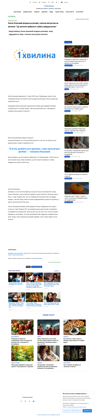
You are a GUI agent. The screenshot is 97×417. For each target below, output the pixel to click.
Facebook (34, 2)
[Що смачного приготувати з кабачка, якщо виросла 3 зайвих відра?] (76, 99)
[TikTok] (49, 2)
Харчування (68, 65)
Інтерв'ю (11, 16)
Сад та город (69, 133)
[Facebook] (30, 2)
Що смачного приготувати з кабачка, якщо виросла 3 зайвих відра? (73, 340)
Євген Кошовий (37, 267)
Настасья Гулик (84, 19)
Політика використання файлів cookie (76, 407)
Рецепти (67, 111)
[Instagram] (39, 2)
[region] (77, 402)
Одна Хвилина (38, 258)
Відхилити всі (77, 410)
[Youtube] (62, 2)
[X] (56, 2)
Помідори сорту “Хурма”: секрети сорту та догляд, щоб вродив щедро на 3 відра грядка (76, 198)
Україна (67, 156)
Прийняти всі (87, 410)
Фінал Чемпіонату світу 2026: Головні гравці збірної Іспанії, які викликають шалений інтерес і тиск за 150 (76, 85)
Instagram (44, 2)
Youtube (66, 2)
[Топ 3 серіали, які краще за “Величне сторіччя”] (76, 166)
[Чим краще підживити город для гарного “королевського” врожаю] (76, 121)
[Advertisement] (34, 82)
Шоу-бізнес (68, 178)
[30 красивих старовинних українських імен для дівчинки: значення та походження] (76, 142)
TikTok (52, 2)
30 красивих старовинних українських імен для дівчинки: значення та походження (76, 152)
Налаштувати (67, 410)
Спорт (67, 89)
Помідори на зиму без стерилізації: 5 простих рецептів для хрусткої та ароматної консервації (76, 61)
